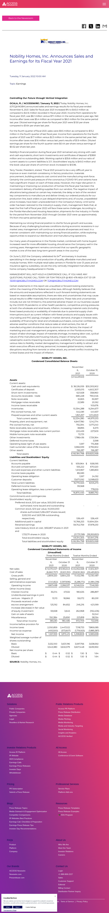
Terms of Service (67, 902)
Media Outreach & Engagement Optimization (28, 811)
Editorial (61, 884)
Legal (11, 719)
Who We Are (63, 844)
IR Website (13, 755)
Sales (60, 878)
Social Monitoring (65, 729)
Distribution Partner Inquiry (69, 891)
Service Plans (64, 789)
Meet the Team (64, 848)
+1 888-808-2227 (65, 874)
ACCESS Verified (65, 736)
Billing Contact (64, 888)
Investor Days (15, 769)
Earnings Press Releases (19, 766)
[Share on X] (91, 26)
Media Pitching (64, 719)
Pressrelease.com (16, 878)
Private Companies (17, 712)
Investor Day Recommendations (22, 829)
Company (13, 851)
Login (60, 871)
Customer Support (66, 881)
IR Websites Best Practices (20, 818)
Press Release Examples (68, 811)
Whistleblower (15, 773)
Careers (61, 855)
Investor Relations (65, 851)
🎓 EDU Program (65, 815)
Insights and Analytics (67, 733)
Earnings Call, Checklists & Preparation (25, 822)
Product (12, 844)
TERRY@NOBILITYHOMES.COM (26, 280)
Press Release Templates (69, 808)
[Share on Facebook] (84, 26)
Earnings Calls (15, 762)
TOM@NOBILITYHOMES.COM (62, 280)
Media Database (65, 715)
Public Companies (16, 709)
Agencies (13, 715)
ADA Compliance (16, 759)
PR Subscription (16, 789)
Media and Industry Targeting (70, 726)
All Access (62, 752)
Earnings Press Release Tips (21, 825)
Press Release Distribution (69, 712)
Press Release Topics (18, 808)
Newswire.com (15, 874)
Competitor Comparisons (19, 815)
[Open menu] (104, 4)
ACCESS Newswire (17, 871)
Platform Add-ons (65, 792)
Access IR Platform (17, 752)
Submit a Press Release (19, 792)
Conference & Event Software (70, 755)
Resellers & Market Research (21, 722)
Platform (12, 848)
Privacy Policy (82, 902)
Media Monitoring (65, 722)
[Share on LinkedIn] (98, 26)
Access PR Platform (66, 709)
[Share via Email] (105, 26)
